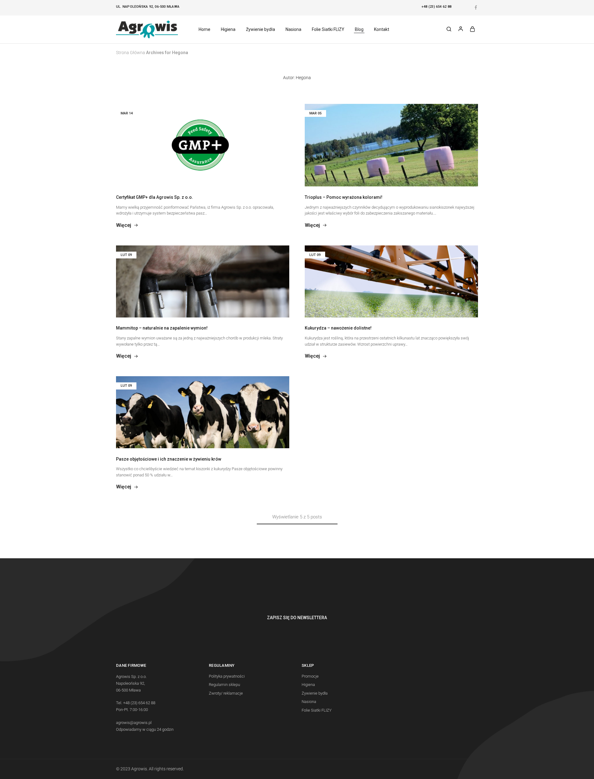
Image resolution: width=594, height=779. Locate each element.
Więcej (123, 225)
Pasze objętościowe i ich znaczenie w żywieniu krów (168, 459)
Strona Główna (130, 52)
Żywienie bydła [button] (260, 29)
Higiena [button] (228, 29)
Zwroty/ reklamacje (226, 693)
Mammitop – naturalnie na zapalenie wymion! (162, 328)
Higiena (308, 684)
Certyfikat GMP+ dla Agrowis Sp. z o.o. (154, 197)
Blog (359, 29)
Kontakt (381, 29)
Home (204, 29)
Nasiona (309, 701)
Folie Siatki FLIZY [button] (328, 29)
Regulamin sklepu (224, 684)
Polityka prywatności (227, 676)
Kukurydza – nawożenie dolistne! (338, 328)
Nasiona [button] (293, 29)
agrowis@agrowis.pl (134, 722)
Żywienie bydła (315, 693)
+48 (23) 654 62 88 (436, 7)
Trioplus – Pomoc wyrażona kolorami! (343, 197)
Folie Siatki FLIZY (317, 710)
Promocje (310, 676)
